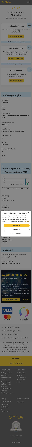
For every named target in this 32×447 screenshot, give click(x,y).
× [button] (28, 212)
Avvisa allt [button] (16, 229)
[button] (16, 233)
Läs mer (26, 221)
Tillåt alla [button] (16, 225)
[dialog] (16, 223)
